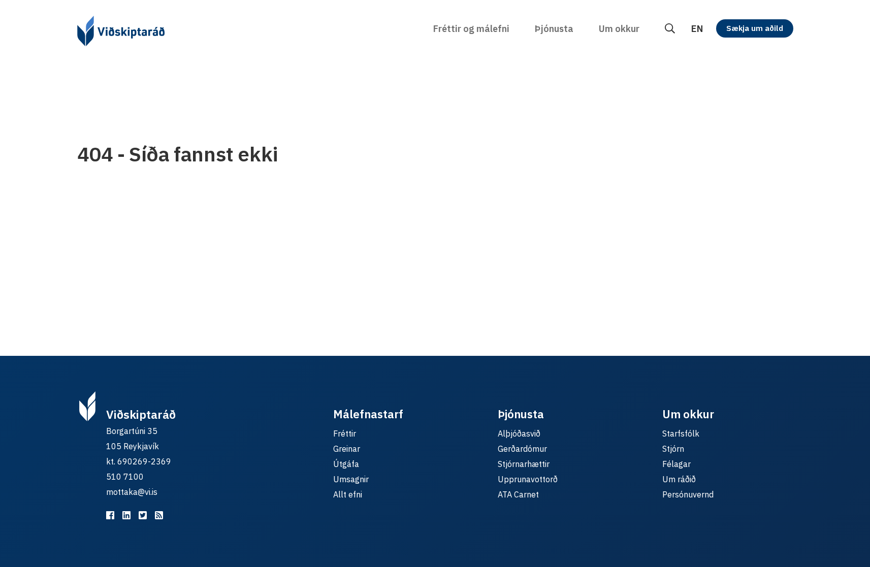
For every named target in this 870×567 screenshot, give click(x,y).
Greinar (346, 449)
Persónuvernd (688, 494)
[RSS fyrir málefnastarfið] (159, 515)
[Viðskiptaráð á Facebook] (110, 515)
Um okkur (619, 29)
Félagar (676, 464)
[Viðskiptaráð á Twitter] (143, 515)
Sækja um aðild (754, 28)
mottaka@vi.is (131, 492)
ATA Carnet (518, 494)
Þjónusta (554, 29)
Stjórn (673, 449)
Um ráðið (679, 479)
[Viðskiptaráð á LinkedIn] (126, 515)
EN (697, 29)
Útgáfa (346, 464)
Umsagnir (351, 479)
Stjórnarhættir (524, 464)
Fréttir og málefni (471, 29)
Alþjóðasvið (519, 433)
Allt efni (347, 494)
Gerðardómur (522, 449)
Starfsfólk (680, 433)
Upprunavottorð (528, 479)
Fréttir (344, 433)
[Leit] (670, 29)
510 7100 (125, 477)
